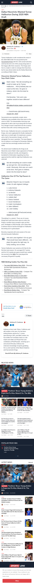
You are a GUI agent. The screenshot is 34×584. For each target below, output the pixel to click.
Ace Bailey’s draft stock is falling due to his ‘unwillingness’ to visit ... (8, 431)
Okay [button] (17, 581)
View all (30, 462)
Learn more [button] (6, 576)
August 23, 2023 (12, 215)
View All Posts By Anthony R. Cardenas (16, 353)
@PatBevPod (11, 105)
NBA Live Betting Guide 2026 (13, 271)
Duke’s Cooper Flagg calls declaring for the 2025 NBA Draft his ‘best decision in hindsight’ (12, 511)
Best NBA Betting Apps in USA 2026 (15, 275)
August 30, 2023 (12, 114)
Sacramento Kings (7, 61)
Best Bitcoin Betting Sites (12, 290)
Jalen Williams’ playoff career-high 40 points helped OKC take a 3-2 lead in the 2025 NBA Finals (12, 556)
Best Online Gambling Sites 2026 (14, 286)
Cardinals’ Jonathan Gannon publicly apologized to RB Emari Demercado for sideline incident (11, 500)
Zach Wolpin (6, 395)
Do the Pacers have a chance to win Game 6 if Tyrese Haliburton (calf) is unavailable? (11, 523)
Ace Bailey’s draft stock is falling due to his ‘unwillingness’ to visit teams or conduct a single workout (12, 545)
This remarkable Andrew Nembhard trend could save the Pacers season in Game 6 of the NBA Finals (11, 534)
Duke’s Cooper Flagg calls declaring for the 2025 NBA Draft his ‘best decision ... (25, 409)
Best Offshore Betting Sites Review (15, 282)
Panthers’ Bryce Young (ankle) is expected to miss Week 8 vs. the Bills (11, 449)
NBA (5, 5)
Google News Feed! (8, 308)
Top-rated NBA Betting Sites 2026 (14, 265)
